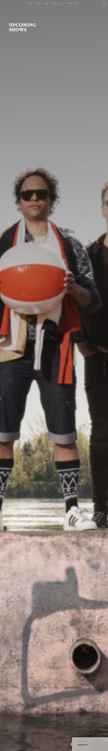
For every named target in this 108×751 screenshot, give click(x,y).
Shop (77, 3)
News (54, 3)
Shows (47, 3)
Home (31, 3)
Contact (69, 3)
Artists (39, 3)
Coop (61, 3)
